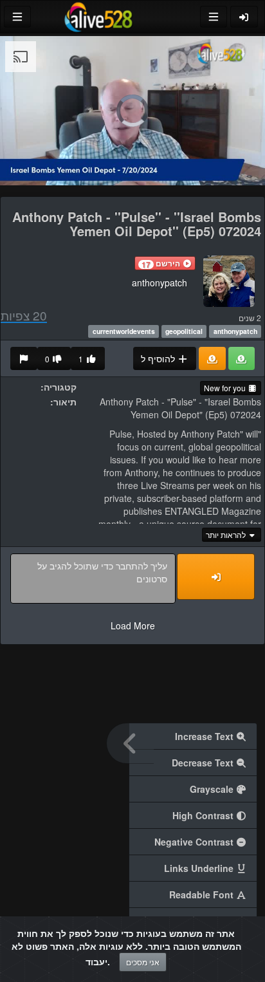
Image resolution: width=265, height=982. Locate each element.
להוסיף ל (159, 358)
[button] (165, 263)
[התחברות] (244, 17)
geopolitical (184, 331)
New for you (226, 387)
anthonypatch (159, 282)
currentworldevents (124, 331)
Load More (133, 625)
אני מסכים (143, 961)
